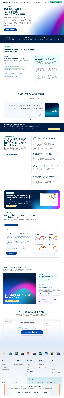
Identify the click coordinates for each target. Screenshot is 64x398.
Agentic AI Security (17, 367)
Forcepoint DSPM (4, 366)
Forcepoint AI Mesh (29, 364)
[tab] (11, 225)
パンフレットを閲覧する (44, 302)
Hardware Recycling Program (56, 374)
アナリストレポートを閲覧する (45, 280)
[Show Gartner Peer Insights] (31, 119)
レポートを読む (10, 205)
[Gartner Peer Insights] (25, 98)
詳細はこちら (11, 253)
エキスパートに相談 (55, 2)
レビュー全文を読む (37, 115)
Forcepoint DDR (4, 367)
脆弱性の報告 (53, 369)
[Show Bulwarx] (32, 119)
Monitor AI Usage (16, 366)
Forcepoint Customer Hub (43, 367)
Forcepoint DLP (4, 364)
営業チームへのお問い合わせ (56, 372)
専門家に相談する (10, 30)
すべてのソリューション (17, 369)
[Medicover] (39, 98)
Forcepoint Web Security (5, 369)
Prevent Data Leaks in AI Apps (18, 364)
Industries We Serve (30, 371)
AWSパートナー (41, 364)
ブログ (40, 366)
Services (28, 369)
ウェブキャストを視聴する (11, 300)
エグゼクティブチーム (55, 366)
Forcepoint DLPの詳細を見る (10, 154)
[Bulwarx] (32, 98)
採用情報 (53, 364)
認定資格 (28, 367)
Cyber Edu (28, 366)
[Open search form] (48, 2)
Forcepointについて (54, 367)
